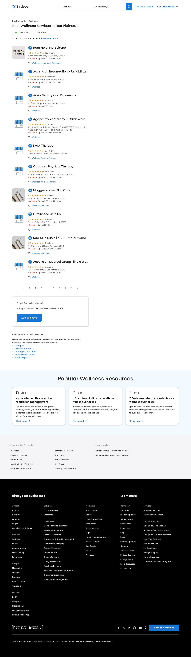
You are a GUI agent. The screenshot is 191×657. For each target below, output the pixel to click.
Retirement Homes (64, 450)
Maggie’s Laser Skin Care (51, 190)
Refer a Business (151, 557)
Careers (124, 546)
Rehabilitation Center (25, 354)
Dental (89, 515)
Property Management (96, 537)
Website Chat (50, 552)
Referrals (16, 519)
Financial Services (94, 519)
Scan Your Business (152, 539)
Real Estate (91, 546)
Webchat (16, 539)
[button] (23, 288)
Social (15, 543)
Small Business (51, 510)
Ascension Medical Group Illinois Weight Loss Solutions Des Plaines (61, 262)
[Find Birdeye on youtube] (140, 628)
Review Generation (52, 534)
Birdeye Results (127, 559)
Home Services (92, 528)
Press (122, 537)
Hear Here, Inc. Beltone (49, 48)
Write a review (144, 6)
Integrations (18, 606)
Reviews (16, 515)
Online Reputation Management (59, 539)
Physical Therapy (48, 158)
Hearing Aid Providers (50, 63)
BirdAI (14, 597)
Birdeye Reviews (127, 555)
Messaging (17, 568)
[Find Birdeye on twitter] (124, 628)
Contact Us (125, 568)
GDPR (58, 641)
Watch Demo (126, 519)
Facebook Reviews (52, 566)
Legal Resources (127, 564)
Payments (17, 557)
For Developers (150, 548)
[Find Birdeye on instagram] (134, 628)
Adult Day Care (62, 459)
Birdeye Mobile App (21, 615)
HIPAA (64, 641)
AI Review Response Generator (158, 530)
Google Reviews (51, 557)
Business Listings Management (58, 570)
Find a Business (151, 543)
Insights (16, 577)
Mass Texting (18, 552)
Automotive (91, 510)
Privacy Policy (39, 641)
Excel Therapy (43, 146)
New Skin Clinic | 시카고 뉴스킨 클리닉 (59, 238)
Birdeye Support (151, 552)
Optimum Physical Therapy (53, 166)
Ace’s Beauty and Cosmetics (54, 95)
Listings (15, 510)
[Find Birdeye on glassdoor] (145, 628)
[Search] (129, 6)
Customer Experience (54, 575)
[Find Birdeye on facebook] (118, 628)
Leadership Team (128, 515)
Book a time (125, 523)
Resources (125, 528)
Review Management (54, 530)
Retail (88, 550)
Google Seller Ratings (22, 528)
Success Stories (127, 550)
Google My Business (53, 561)
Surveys (15, 572)
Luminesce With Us (47, 214)
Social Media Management (56, 579)
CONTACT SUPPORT (164, 627)
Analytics (16, 601)
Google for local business (55, 526)
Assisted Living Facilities (21, 464)
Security (50, 641)
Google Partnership (21, 610)
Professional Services (153, 515)
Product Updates (128, 541)
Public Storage (92, 541)
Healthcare (91, 523)
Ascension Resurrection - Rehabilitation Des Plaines (61, 71)
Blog (122, 532)
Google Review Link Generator (157, 534)
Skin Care (45, 206)
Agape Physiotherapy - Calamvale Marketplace (61, 119)
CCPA (71, 641)
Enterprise (48, 515)
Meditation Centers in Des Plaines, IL (113, 455)
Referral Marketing (52, 548)
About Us (124, 510)
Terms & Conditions (21, 641)
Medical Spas (21, 357)
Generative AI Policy (85, 641)
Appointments (19, 548)
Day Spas (19, 345)
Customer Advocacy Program (157, 561)
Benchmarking (19, 581)
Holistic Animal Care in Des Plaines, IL (113, 450)
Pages (15, 523)
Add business (29, 317)
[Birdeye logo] (20, 7)
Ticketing (16, 586)
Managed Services (152, 510)
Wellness (36, 63)
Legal (88, 532)
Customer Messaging (54, 543)
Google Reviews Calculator (156, 526)
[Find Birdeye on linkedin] (129, 628)
